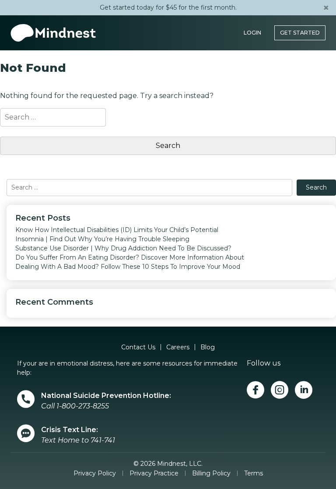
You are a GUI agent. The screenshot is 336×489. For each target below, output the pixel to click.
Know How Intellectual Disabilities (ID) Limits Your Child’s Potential (116, 230)
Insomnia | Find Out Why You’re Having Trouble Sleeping (102, 239)
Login (252, 32)
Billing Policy (211, 473)
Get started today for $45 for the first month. (168, 7)
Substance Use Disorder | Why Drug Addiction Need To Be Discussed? (123, 248)
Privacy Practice (154, 473)
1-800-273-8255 (82, 406)
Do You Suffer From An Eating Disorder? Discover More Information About (129, 257)
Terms (253, 473)
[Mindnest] (53, 33)
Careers (177, 347)
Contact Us (138, 347)
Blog (207, 347)
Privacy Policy (95, 473)
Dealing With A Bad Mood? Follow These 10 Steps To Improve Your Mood (127, 267)
